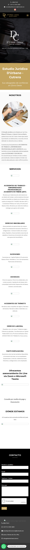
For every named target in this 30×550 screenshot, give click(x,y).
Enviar (4, 508)
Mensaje (5, 485)
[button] (27, 15)
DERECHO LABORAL (15, 326)
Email (4, 471)
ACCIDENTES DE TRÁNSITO (15, 303)
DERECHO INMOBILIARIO (15, 223)
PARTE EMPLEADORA (15, 351)
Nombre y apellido (8, 464)
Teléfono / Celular (7, 478)
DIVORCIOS (15, 277)
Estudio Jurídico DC (13, 545)
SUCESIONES (15, 254)
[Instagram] (15, 10)
